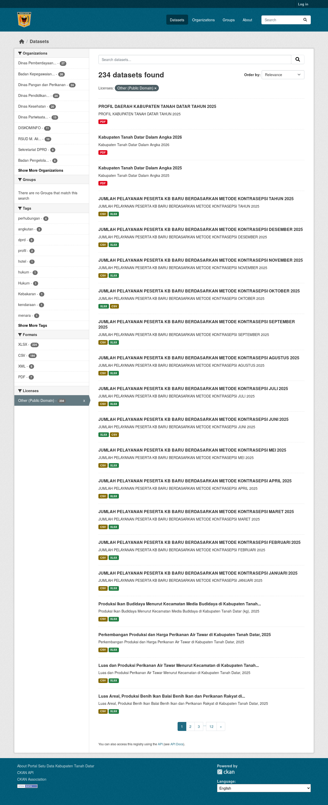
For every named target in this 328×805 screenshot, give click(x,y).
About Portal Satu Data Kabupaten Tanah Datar (55, 765)
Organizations (203, 19)
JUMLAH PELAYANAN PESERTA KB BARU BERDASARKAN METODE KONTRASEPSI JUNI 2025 (193, 419)
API (160, 744)
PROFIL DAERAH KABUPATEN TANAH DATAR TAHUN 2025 (157, 106)
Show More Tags (32, 325)
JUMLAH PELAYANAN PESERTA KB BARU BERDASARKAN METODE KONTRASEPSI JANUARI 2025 (198, 573)
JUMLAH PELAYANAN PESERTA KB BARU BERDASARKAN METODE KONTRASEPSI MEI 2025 (192, 450)
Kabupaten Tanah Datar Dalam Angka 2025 (140, 168)
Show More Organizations (40, 170)
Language (226, 781)
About (247, 19)
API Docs (176, 744)
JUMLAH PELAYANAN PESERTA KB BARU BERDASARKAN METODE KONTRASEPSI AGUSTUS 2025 (198, 358)
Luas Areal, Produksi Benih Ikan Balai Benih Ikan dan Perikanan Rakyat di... (171, 696)
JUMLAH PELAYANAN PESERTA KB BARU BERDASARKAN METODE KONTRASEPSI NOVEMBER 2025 (200, 260)
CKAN (225, 772)
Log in (303, 4)
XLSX (113, 214)
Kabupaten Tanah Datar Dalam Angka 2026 (140, 137)
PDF (103, 122)
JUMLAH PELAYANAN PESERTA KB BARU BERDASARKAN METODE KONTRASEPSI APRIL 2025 (195, 481)
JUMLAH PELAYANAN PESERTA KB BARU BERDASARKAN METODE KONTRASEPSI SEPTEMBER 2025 (196, 324)
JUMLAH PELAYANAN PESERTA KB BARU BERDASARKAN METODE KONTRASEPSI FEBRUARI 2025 (199, 542)
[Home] (21, 41)
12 (211, 726)
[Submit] (305, 19)
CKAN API (25, 772)
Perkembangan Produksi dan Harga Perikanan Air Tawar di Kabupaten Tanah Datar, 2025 (184, 634)
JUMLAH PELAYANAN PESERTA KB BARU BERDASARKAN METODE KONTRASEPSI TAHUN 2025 (196, 198)
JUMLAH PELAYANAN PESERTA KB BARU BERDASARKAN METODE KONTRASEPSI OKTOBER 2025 (199, 291)
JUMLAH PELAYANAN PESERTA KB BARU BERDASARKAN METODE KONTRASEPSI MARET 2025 (196, 511)
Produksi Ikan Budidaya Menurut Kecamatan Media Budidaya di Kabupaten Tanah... (179, 604)
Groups (229, 19)
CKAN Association (31, 779)
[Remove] (155, 88)
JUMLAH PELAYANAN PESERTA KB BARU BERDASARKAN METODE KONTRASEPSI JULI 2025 (193, 388)
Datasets (177, 19)
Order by (251, 74)
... (204, 724)
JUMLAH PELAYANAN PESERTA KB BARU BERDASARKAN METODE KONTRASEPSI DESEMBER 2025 (200, 229)
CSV (103, 214)
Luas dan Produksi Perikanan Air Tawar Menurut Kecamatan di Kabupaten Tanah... (178, 665)
